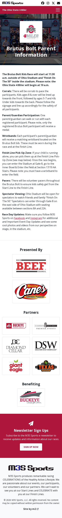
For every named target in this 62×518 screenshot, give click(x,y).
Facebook (19, 218)
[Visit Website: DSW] (46, 346)
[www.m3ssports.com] (31, 469)
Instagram (36, 218)
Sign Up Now (31, 446)
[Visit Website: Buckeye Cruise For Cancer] (31, 397)
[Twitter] (53, 3)
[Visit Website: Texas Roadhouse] (46, 366)
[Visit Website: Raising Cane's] (31, 291)
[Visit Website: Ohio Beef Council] (31, 266)
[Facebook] (42, 3)
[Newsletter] (58, 3)
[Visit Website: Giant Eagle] (16, 366)
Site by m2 (29, 509)
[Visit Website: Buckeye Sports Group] (16, 326)
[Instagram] (48, 3)
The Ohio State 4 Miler (14, 9)
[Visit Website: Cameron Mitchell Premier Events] (46, 326)
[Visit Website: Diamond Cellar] (16, 346)
